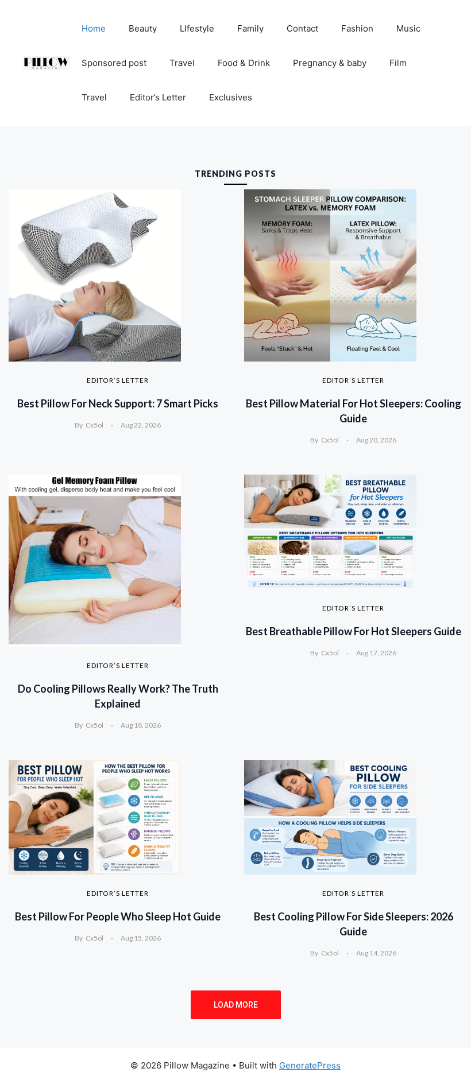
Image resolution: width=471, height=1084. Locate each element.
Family (250, 28)
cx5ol (94, 425)
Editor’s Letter (158, 97)
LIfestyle (197, 28)
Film (398, 62)
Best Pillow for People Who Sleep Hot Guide (118, 916)
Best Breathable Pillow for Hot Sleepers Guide (353, 631)
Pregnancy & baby (329, 62)
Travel (182, 62)
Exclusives (230, 97)
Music (408, 28)
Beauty (143, 28)
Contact (302, 28)
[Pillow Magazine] (46, 62)
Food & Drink (244, 62)
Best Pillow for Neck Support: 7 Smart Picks (117, 403)
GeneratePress (310, 1065)
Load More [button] (236, 1004)
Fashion (357, 28)
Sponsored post (114, 62)
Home (94, 28)
